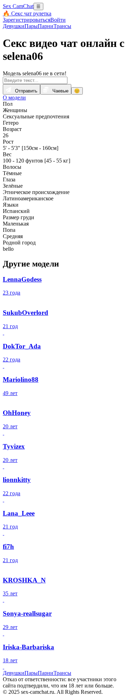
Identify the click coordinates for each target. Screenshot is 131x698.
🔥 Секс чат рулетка (27, 13)
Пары (31, 26)
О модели (14, 98)
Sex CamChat (18, 6)
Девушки (13, 26)
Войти (58, 20)
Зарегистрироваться (26, 20)
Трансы (62, 26)
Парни (45, 26)
